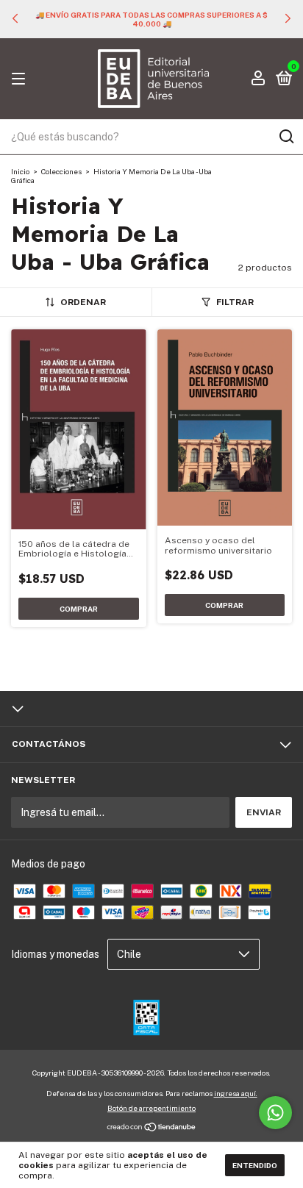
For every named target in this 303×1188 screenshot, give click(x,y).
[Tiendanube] (152, 1128)
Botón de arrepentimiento (151, 1107)
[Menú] (21, 79)
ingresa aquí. (235, 1093)
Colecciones (61, 171)
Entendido (254, 1165)
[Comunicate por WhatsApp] (275, 1112)
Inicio (20, 171)
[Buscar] (286, 137)
